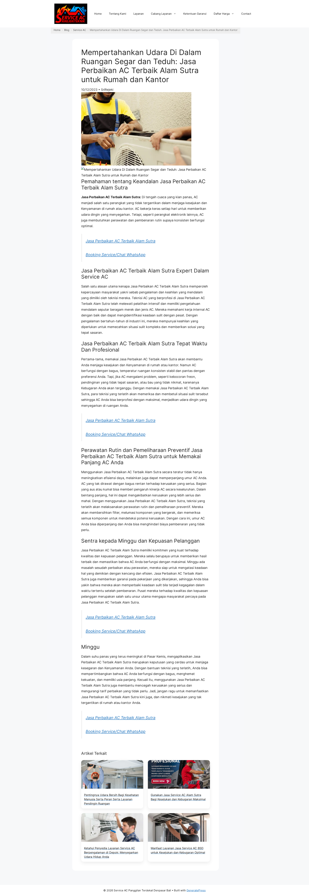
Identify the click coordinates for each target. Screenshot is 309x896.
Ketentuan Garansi (195, 13)
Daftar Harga (222, 13)
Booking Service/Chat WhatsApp (115, 254)
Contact (246, 13)
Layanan (138, 13)
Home (98, 13)
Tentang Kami (117, 13)
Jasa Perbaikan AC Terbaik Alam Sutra (120, 241)
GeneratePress (196, 890)
